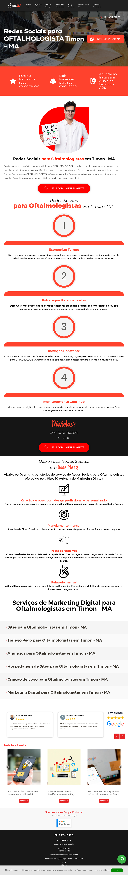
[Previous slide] (7, 767)
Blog (71, 5)
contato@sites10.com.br (64, 844)
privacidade (104, 870)
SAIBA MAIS (24, 801)
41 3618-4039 (111, 17)
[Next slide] (120, 767)
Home (28, 5)
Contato (97, 5)
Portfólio (60, 5)
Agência (38, 5)
